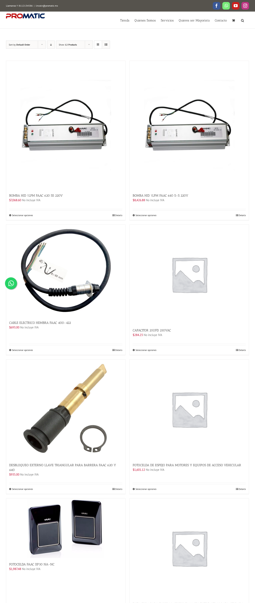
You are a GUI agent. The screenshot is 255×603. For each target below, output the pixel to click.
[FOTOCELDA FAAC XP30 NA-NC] (65, 528)
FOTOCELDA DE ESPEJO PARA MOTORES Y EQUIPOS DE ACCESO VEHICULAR (187, 465)
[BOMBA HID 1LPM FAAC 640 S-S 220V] (189, 125)
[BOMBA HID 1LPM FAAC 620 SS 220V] (65, 125)
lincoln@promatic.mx (47, 5)
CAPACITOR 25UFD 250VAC (152, 330)
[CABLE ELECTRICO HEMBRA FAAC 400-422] (65, 271)
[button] (242, 20)
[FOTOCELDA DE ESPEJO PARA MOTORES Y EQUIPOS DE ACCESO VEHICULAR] (189, 409)
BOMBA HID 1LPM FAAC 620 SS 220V (36, 195)
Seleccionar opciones (22, 215)
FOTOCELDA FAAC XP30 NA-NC (31, 564)
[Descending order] (51, 45)
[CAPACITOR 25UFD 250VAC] (189, 274)
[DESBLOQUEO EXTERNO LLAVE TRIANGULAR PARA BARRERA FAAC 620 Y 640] (65, 409)
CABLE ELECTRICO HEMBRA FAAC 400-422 (40, 323)
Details (118, 215)
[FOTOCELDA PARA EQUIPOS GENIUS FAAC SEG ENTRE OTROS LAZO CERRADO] (189, 548)
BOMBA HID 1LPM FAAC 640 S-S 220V (160, 195)
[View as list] (106, 45)
